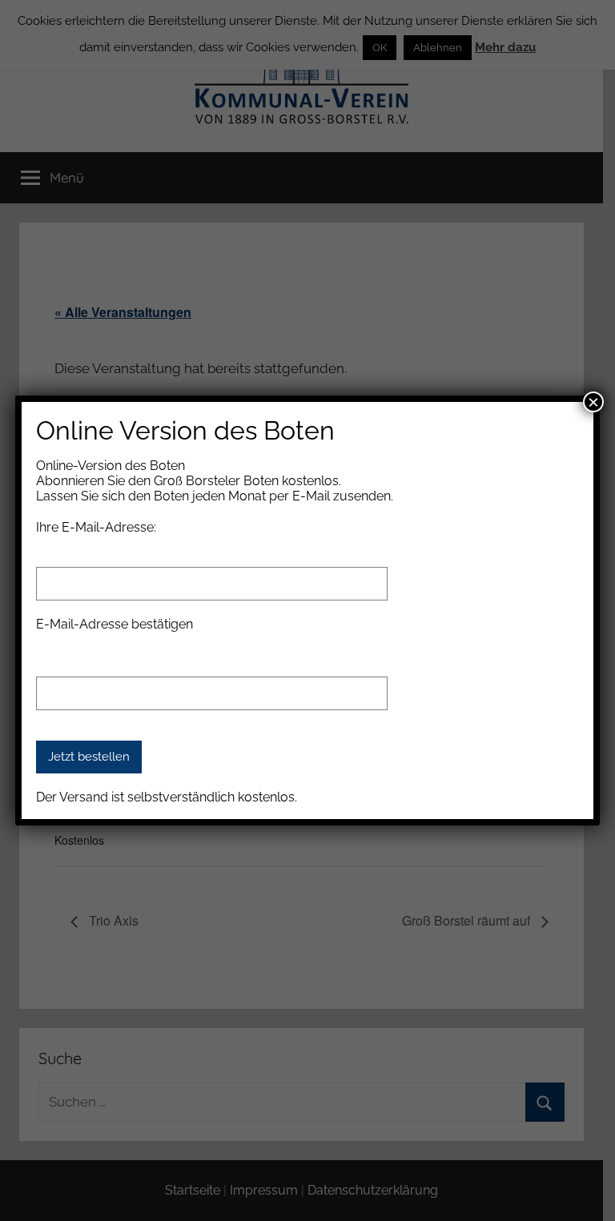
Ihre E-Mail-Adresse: (96, 527)
